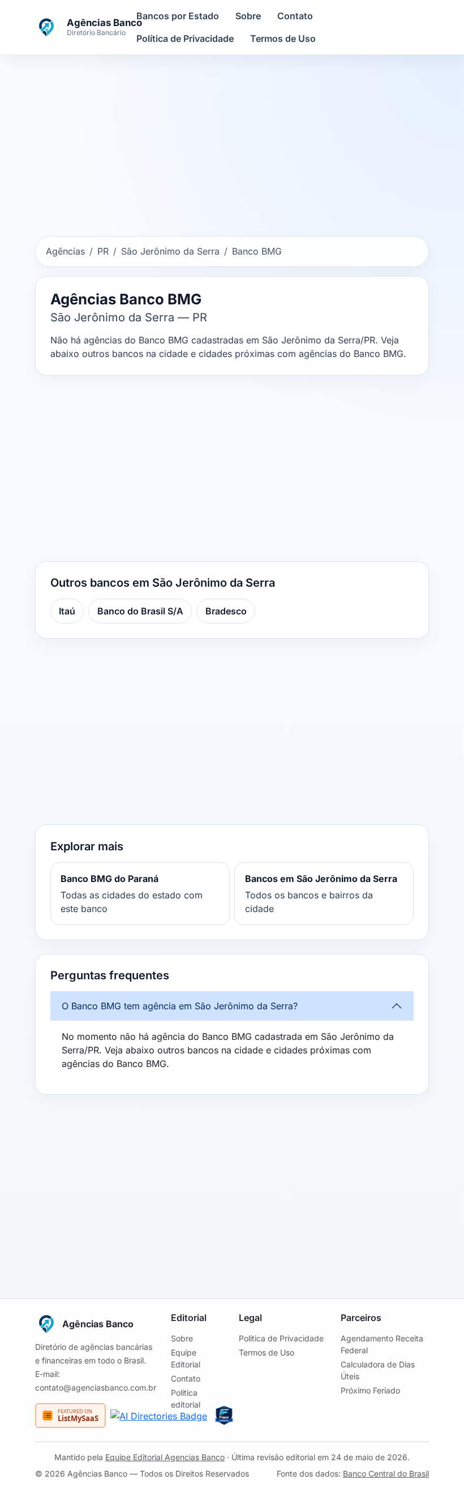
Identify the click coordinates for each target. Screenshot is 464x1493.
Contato (295, 15)
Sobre (248, 15)
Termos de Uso (283, 38)
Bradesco (226, 611)
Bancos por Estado (177, 15)
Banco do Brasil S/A (140, 611)
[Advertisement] (232, 147)
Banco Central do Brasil (386, 1473)
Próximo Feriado (370, 1390)
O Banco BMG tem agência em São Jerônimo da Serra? (180, 1006)
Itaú (67, 611)
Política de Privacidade (185, 38)
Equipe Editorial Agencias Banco (165, 1457)
